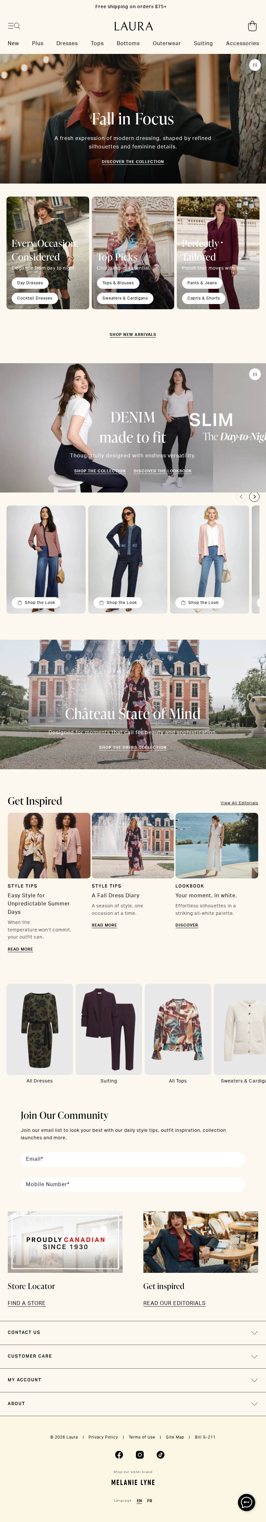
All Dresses (40, 1081)
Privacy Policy (103, 1437)
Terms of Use (142, 1437)
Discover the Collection (133, 162)
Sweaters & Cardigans (125, 298)
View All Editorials (239, 803)
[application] (247, 1503)
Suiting (109, 1081)
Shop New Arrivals (133, 335)
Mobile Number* (47, 1184)
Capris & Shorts (203, 298)
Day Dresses (30, 283)
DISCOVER (186, 925)
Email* (34, 1159)
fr (149, 1501)
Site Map (175, 1437)
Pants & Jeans (202, 283)
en (139, 1501)
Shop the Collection (100, 471)
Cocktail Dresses (35, 298)
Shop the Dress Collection (133, 747)
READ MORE (20, 949)
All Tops (178, 1081)
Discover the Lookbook (163, 471)
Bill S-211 (205, 1437)
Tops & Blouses (118, 283)
